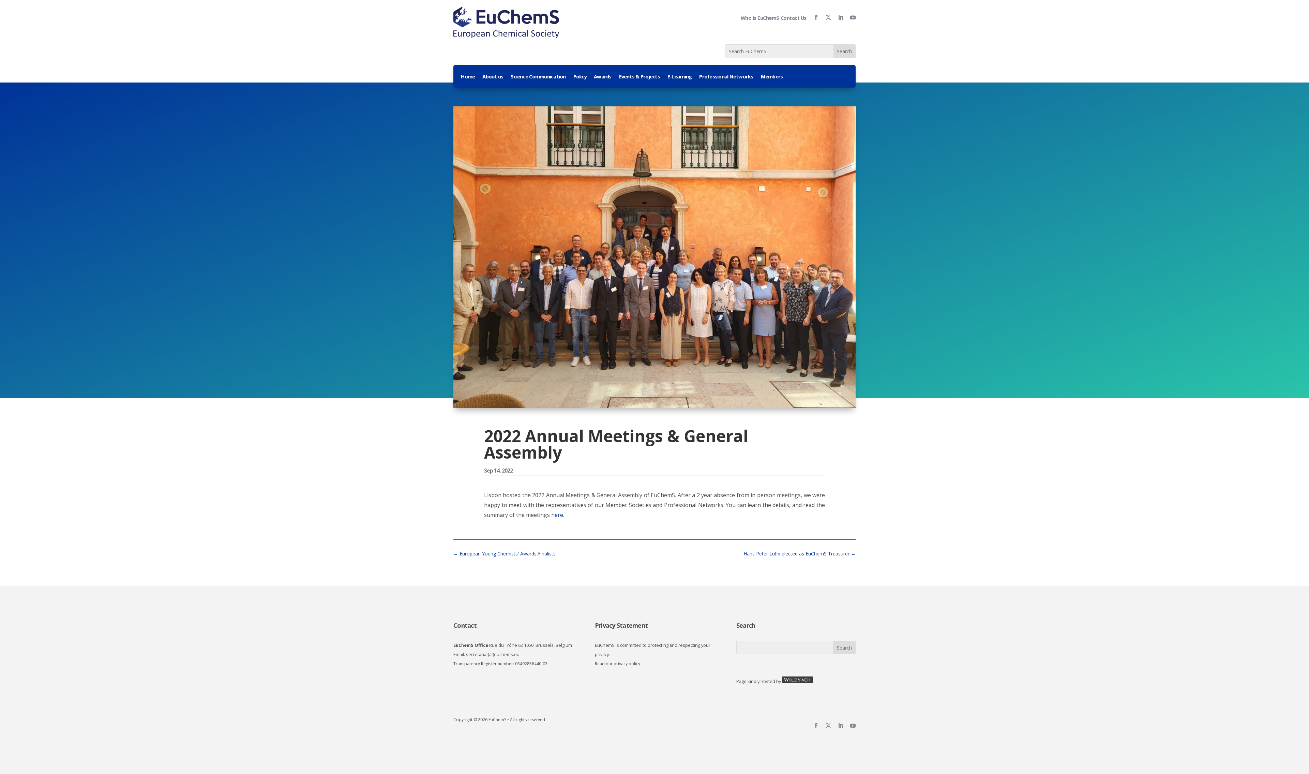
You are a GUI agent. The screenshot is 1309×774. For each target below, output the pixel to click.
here (556, 515)
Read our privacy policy (617, 664)
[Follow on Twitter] (825, 17)
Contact (465, 625)
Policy (580, 77)
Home (468, 77)
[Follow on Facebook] (813, 17)
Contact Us (794, 18)
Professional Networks (726, 77)
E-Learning (679, 77)
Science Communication (538, 77)
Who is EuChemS (760, 18)
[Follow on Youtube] (850, 17)
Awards (603, 77)
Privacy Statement (621, 625)
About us (492, 77)
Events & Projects (639, 77)
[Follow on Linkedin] (837, 17)
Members (772, 77)
